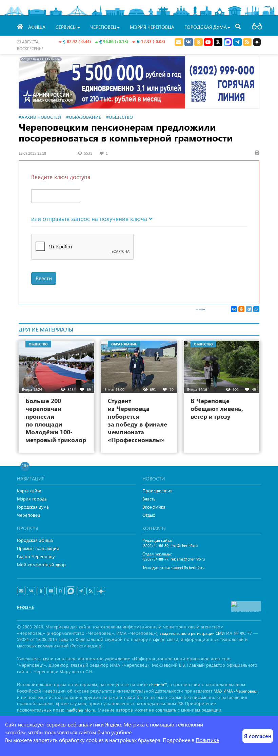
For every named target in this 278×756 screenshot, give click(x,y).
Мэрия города (32, 499)
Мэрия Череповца (152, 27)
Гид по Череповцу (36, 556)
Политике (207, 739)
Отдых (148, 515)
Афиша (36, 27)
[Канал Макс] (228, 43)
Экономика (153, 507)
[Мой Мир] (256, 309)
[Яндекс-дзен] (100, 591)
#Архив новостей (40, 117)
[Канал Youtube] (208, 42)
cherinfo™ (158, 684)
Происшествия (157, 490)
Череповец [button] (103, 27)
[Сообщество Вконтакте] (31, 591)
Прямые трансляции (38, 548)
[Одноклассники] (241, 309)
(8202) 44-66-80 (155, 545)
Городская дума (33, 507)
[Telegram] (249, 309)
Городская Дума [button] (205, 27)
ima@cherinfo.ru (184, 545)
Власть (149, 499)
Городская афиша (35, 540)
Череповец (28, 515)
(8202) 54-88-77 (155, 559)
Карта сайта (29, 490)
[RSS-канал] (90, 591)
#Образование (83, 117)
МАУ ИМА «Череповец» (236, 691)
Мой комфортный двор (41, 564)
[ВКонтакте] (234, 309)
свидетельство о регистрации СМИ (192, 633)
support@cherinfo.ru (187, 567)
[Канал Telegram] (81, 591)
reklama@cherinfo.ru (188, 559)
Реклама (25, 607)
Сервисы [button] (66, 27)
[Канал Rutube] (218, 42)
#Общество (119, 117)
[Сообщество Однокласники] (198, 42)
